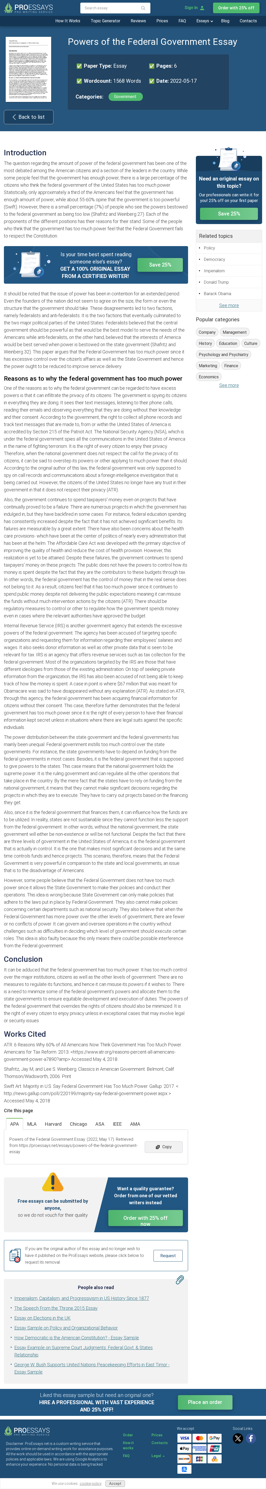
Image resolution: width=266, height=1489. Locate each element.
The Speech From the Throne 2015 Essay (56, 1308)
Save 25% (160, 265)
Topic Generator (105, 20)
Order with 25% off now (145, 1220)
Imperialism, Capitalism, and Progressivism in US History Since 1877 (81, 1298)
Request (168, 1255)
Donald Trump (216, 282)
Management (235, 332)
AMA (135, 1124)
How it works (128, 1445)
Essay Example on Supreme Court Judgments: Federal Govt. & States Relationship (83, 1351)
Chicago (78, 1124)
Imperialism (214, 270)
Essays (203, 20)
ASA (99, 1124)
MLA (32, 1124)
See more (229, 305)
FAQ (182, 20)
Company (207, 332)
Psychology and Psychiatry (223, 354)
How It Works (67, 20)
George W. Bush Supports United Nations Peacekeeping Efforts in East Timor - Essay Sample (92, 1368)
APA (14, 1124)
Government (125, 96)
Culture (250, 343)
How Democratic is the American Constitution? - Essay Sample (76, 1337)
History (205, 343)
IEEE (117, 1124)
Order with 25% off (236, 7)
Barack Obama (217, 293)
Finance (231, 365)
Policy (209, 248)
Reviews (138, 20)
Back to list (31, 117)
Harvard (53, 1124)
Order (128, 1435)
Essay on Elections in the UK (42, 1318)
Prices (162, 20)
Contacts (248, 20)
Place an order (205, 1402)
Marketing (208, 365)
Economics (209, 376)
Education (228, 343)
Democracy (214, 259)
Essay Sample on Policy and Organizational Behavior (66, 1328)
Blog (225, 20)
